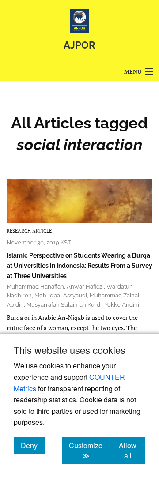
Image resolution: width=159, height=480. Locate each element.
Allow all (132, 450)
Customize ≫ (89, 450)
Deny (33, 445)
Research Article (29, 231)
